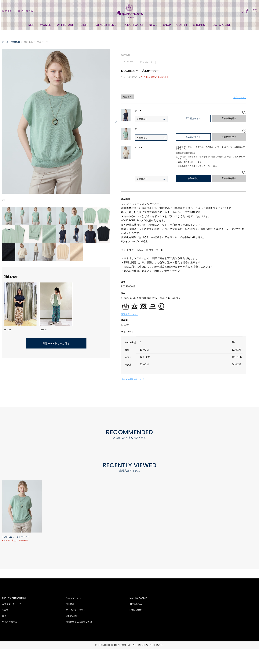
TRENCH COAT (133, 25)
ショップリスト (73, 598)
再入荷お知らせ (193, 118)
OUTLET (181, 25)
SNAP (167, 25)
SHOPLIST (200, 25)
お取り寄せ (193, 178)
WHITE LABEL (66, 25)
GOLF (84, 25)
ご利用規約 (71, 616)
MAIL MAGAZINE (138, 598)
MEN (31, 25)
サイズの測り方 (9, 622)
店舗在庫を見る (228, 118)
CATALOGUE (222, 25)
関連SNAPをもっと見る (56, 343)
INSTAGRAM (136, 604)
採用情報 (70, 604)
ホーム (5, 42)
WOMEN (46, 25)
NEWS (153, 25)
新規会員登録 (25, 10)
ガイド (5, 616)
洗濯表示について (129, 314)
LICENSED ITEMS (105, 25)
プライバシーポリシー (76, 610)
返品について (239, 97)
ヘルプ (5, 610)
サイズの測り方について (132, 379)
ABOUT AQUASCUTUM (14, 598)
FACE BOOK (136, 610)
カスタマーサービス (11, 604)
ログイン (7, 10)
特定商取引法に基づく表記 (79, 622)
